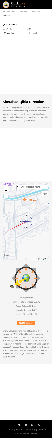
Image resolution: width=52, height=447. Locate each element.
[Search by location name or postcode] (18, 187)
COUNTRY (7, 29)
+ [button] (6, 186)
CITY (29, 29)
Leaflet (36, 259)
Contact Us (42, 430)
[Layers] (45, 193)
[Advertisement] (26, 67)
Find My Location (26, 323)
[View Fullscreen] (6, 196)
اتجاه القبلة (9, 430)
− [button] (6, 190)
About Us (19, 430)
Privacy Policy (30, 430)
